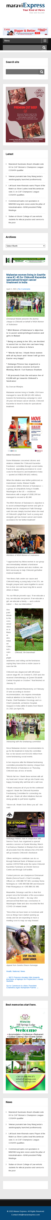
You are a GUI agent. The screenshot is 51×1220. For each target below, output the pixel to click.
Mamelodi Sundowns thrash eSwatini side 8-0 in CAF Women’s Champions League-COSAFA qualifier (26, 167)
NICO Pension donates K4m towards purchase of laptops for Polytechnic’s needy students (24, 979)
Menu (7, 40)
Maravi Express (20, 1211)
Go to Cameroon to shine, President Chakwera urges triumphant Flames (22, 987)
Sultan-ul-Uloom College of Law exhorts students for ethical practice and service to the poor (26, 219)
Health (9, 971)
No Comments (24, 289)
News (23, 971)
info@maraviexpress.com (29, 1215)
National (16, 971)
